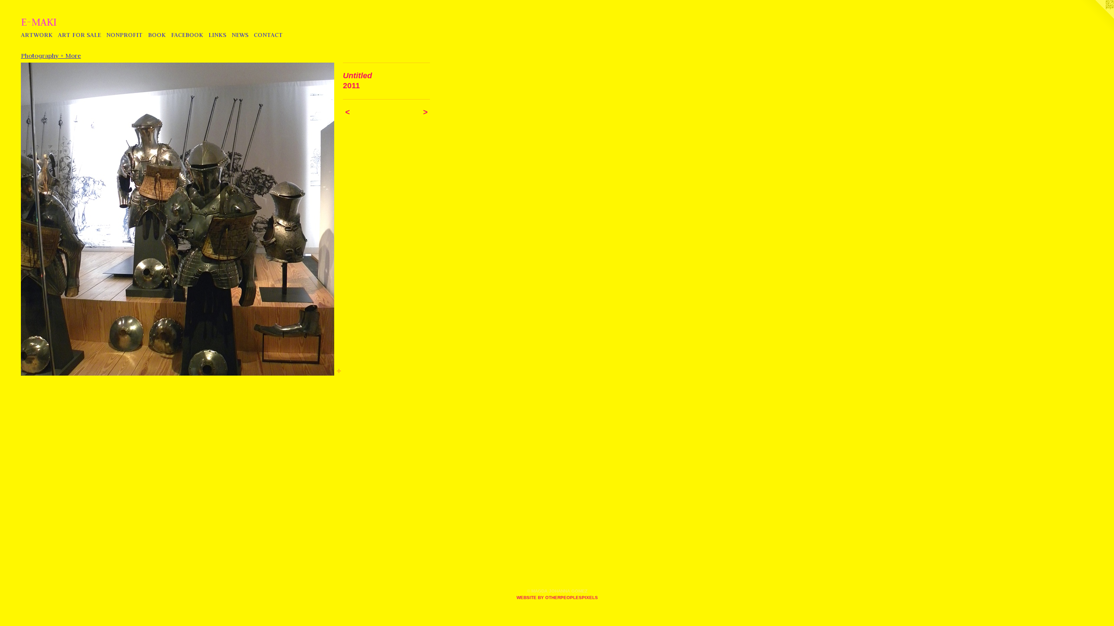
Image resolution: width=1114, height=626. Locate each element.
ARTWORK (37, 35)
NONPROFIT (124, 35)
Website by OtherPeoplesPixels (557, 597)
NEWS (240, 35)
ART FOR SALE (79, 35)
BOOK (157, 35)
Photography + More (51, 56)
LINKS (217, 35)
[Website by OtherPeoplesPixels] (1096, 17)
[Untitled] (177, 219)
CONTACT (268, 35)
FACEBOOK (187, 35)
